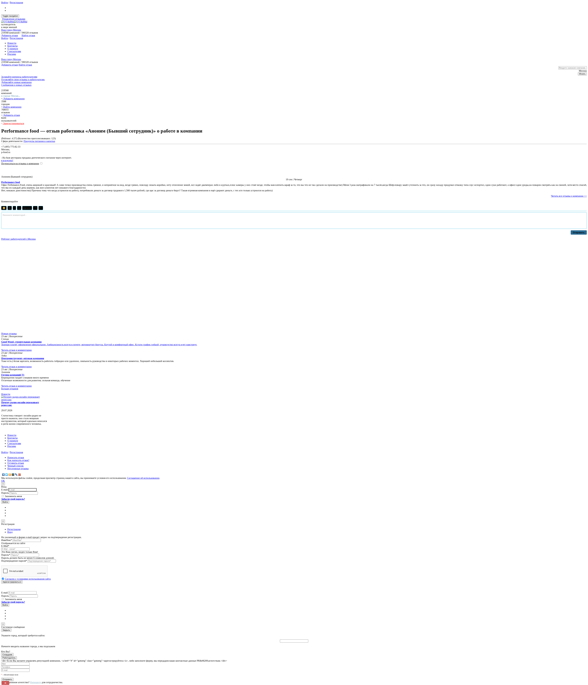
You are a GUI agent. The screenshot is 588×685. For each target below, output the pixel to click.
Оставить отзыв (15, 463)
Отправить (579, 232)
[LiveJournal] (16, 475)
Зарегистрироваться (13, 123)
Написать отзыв (15, 457)
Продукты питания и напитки (39, 141)
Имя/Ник (6, 540)
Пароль (5, 493)
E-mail (4, 489)
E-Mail (5, 546)
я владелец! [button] (7, 160)
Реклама (11, 54)
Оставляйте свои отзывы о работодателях (23, 79)
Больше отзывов (9, 388)
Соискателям (14, 51)
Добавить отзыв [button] (9, 35)
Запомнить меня (13, 496)
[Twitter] (6, 475)
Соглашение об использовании (143, 478)
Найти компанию (12, 107)
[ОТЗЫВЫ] (14, 21)
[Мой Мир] (13, 475)
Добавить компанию (14, 98)
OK (3, 480)
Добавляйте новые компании (16, 82)
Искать (582, 74)
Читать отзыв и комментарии (16, 350)
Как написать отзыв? (18, 460)
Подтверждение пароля (14, 561)
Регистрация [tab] (14, 529)
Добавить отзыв (11, 115)
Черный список (15, 465)
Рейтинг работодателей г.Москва (18, 239)
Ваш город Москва (11, 30)
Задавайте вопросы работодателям (19, 76)
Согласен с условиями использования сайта (28, 579)
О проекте (12, 48)
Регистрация (16, 2)
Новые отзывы (9, 333)
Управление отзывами (13, 19)
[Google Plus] (19, 475)
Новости (11, 43)
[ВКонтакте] (3, 475)
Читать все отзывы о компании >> (569, 196)
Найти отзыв (28, 35)
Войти (4, 2)
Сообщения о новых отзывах (16, 85)
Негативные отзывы (18, 468)
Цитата (27, 208)
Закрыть (6, 630)
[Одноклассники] (9, 475)
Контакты (12, 46)
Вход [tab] (10, 532)
